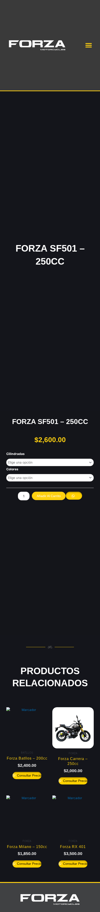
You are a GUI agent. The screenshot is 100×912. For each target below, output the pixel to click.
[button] (88, 45)
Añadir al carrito (49, 496)
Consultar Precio (28, 775)
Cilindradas (15, 454)
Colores (12, 469)
